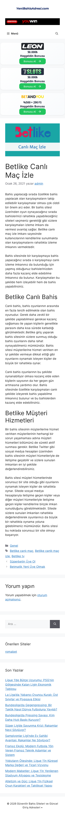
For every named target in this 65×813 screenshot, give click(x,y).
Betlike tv (18, 556)
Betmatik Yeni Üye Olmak (27, 566)
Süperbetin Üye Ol (22, 561)
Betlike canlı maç (21, 551)
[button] (57, 33)
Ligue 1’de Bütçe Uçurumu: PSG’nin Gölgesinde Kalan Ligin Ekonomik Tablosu (29, 684)
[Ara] (55, 624)
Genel (14, 545)
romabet (11, 651)
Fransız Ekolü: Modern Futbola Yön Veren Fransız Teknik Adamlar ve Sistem (29, 750)
